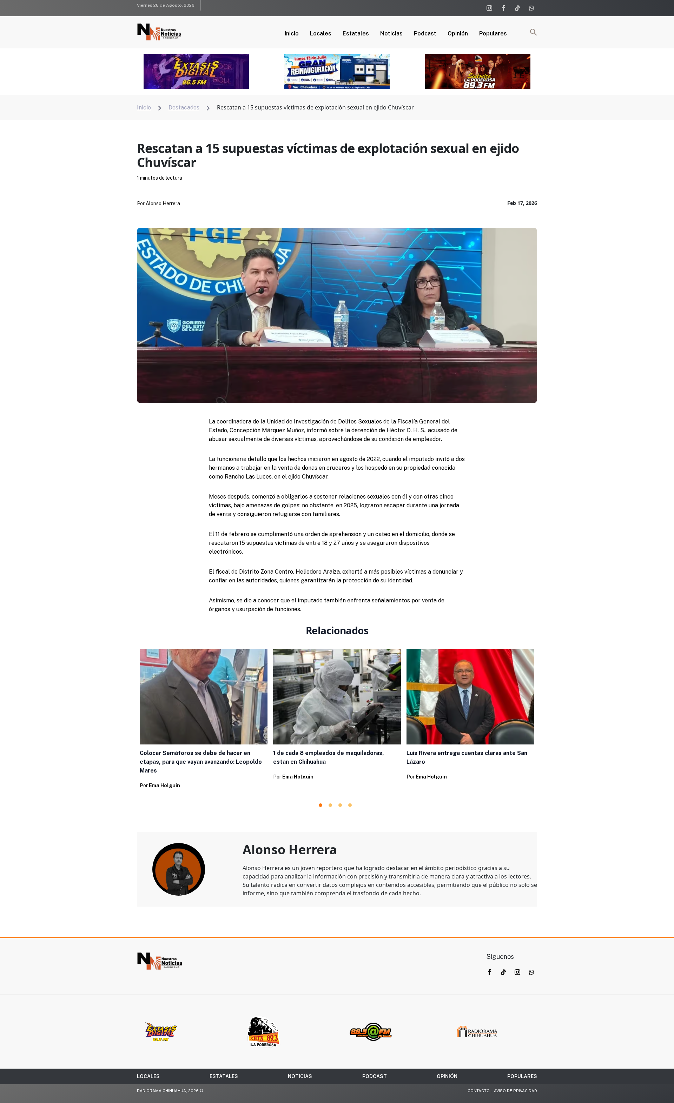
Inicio (292, 34)
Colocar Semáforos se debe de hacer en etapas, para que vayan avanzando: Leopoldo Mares (201, 762)
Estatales (356, 34)
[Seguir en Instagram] (489, 8)
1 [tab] (320, 805)
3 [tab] (340, 805)
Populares (493, 34)
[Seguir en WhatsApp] (531, 8)
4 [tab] (350, 805)
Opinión (458, 34)
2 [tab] (330, 805)
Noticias (391, 34)
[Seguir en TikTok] (517, 8)
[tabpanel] (203, 721)
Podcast (425, 34)
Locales (320, 34)
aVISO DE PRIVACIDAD (515, 1091)
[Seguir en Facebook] (503, 8)
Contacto (479, 1091)
